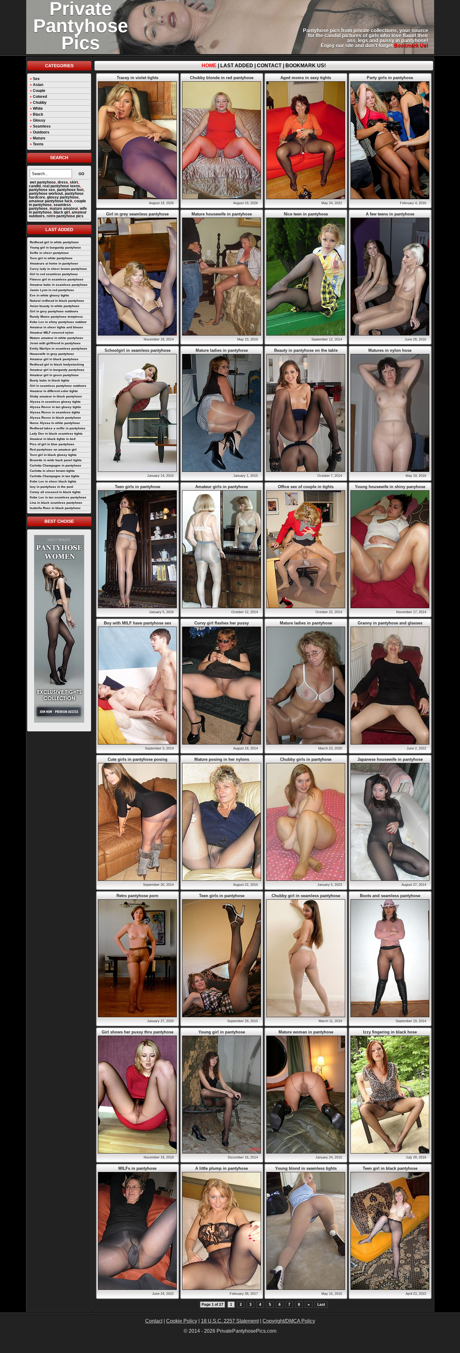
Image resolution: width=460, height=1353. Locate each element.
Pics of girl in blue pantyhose (52, 444)
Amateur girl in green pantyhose (54, 375)
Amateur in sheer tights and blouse (56, 327)
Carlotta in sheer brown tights (52, 470)
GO (81, 174)
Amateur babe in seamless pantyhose (59, 284)
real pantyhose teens (61, 186)
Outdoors (41, 132)
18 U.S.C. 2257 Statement (230, 1321)
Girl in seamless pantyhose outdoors (58, 385)
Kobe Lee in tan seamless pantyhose (58, 497)
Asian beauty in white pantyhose (54, 306)
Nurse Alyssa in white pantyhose (55, 423)
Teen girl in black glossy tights (53, 455)
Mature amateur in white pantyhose (56, 338)
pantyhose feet (70, 190)
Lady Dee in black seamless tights (56, 433)
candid (35, 186)
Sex (36, 79)
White (38, 108)
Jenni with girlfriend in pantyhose (55, 343)
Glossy (39, 120)
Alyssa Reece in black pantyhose (55, 417)
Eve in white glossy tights (49, 295)
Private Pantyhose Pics (80, 26)
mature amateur (63, 208)
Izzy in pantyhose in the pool (51, 486)
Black (38, 114)
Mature (39, 138)
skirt (74, 182)
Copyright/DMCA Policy (289, 1321)
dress (63, 182)
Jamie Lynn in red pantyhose (52, 290)
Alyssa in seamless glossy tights (55, 401)
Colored (40, 96)
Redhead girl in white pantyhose (54, 242)
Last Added (236, 65)
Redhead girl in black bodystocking (57, 364)
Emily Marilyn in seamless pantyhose (58, 348)
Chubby (40, 102)
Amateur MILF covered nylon (52, 332)
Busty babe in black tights (49, 380)
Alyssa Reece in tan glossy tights (55, 407)
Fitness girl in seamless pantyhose (57, 279)
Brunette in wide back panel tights (56, 460)
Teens (38, 144)
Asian (38, 85)
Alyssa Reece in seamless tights (55, 412)
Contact (269, 65)
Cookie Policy (181, 1321)
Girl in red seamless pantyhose (54, 274)
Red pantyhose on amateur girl (53, 449)
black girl (62, 212)
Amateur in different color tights (54, 391)
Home (209, 65)
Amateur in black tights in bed (52, 439)
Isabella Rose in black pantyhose (55, 508)
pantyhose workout (46, 193)
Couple (39, 90)
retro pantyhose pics (65, 216)
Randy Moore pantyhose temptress (56, 316)
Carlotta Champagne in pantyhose (55, 465)
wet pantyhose (43, 182)
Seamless (42, 126)
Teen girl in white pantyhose (51, 258)
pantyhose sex (42, 190)
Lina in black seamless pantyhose (56, 502)
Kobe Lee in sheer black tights (53, 481)
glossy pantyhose (63, 197)
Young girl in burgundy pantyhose (55, 247)
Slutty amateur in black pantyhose (56, 396)
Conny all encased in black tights (55, 492)
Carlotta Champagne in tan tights (54, 476)
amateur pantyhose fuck (50, 201)
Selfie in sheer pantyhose (49, 253)
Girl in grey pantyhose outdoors (54, 311)
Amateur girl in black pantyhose (54, 359)
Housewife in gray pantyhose (52, 354)
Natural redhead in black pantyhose (57, 300)
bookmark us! (411, 45)
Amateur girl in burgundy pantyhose (57, 369)
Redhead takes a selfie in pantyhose (57, 428)
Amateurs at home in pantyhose (54, 263)
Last (321, 1304)
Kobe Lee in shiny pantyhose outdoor (58, 322)
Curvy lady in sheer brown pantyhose (58, 268)
